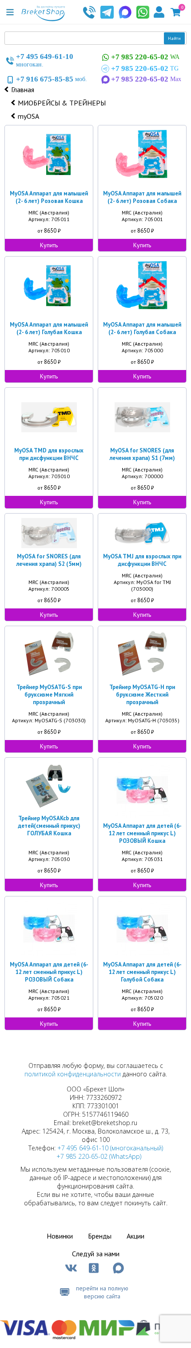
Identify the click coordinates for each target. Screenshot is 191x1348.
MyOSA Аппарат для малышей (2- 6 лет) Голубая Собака (142, 328)
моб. (51, 79)
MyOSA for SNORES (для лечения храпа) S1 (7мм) (142, 454)
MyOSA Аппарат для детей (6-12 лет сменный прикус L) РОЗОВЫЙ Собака (49, 972)
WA (145, 57)
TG (145, 68)
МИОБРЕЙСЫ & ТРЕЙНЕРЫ (62, 102)
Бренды (99, 1235)
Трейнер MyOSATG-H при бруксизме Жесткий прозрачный (142, 694)
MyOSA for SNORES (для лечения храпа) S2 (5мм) (49, 560)
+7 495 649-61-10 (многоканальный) (110, 1148)
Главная (22, 89)
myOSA (28, 116)
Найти (174, 38)
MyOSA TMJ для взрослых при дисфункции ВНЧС (142, 560)
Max (146, 79)
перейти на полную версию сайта (102, 1292)
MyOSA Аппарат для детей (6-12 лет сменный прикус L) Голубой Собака (142, 972)
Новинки (60, 1235)
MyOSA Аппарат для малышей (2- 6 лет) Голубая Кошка (49, 328)
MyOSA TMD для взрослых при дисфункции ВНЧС (49, 454)
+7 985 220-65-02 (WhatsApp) (98, 1156)
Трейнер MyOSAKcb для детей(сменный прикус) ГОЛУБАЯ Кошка (49, 825)
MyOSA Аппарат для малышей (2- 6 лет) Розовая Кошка (49, 197)
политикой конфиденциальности (72, 1074)
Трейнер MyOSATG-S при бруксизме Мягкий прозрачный (49, 694)
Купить (49, 245)
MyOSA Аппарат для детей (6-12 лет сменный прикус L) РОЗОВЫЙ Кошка (142, 833)
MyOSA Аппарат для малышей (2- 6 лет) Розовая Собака (142, 197)
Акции (135, 1235)
